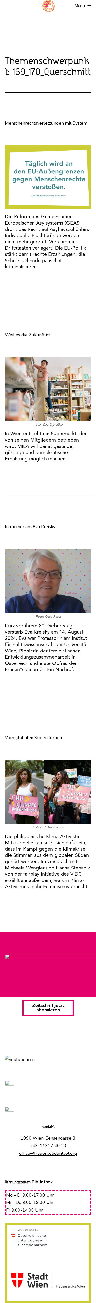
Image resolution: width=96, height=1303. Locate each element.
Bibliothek (42, 1182)
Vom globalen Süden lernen (33, 738)
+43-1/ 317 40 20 (48, 1146)
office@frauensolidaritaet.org (48, 1153)
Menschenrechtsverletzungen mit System (46, 123)
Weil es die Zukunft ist (27, 335)
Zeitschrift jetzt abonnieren (48, 1008)
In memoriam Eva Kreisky (30, 527)
